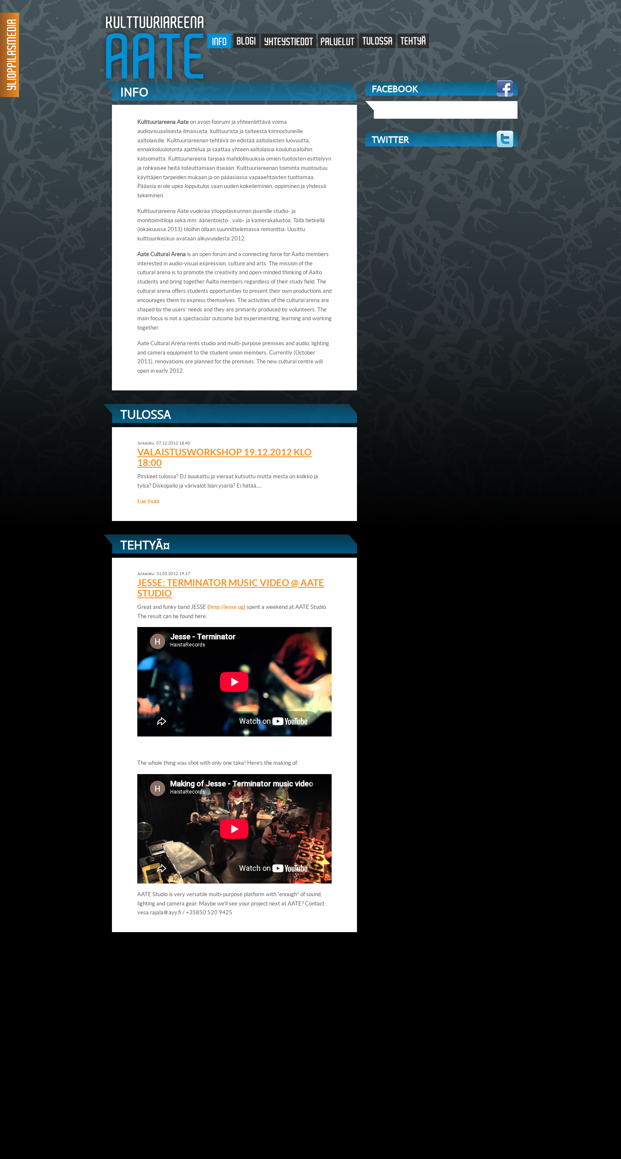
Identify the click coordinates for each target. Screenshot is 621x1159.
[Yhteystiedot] (289, 41)
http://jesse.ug (226, 607)
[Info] (220, 41)
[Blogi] (247, 41)
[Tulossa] (378, 41)
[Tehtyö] (413, 41)
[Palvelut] (338, 41)
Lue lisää (148, 501)
